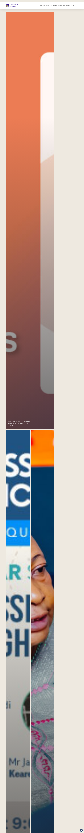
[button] (81, 830)
